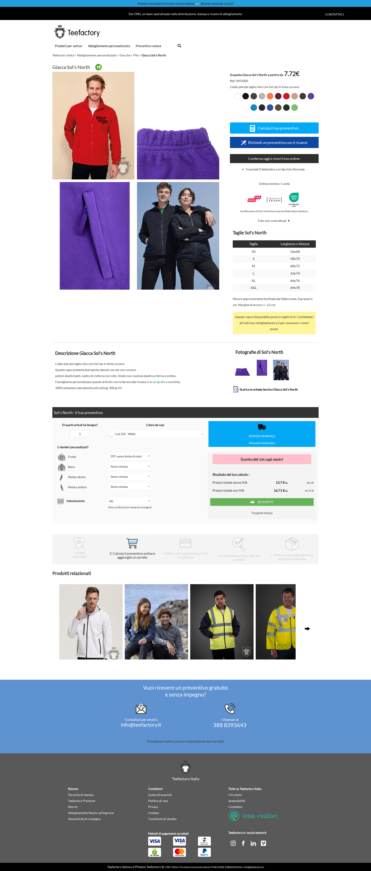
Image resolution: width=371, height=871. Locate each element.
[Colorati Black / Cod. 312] (245, 96)
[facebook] (243, 843)
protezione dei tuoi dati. (206, 741)
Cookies (153, 813)
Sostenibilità (236, 801)
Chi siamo (235, 795)
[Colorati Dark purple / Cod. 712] (311, 96)
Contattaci (334, 14)
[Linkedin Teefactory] (254, 843)
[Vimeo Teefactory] (263, 843)
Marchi (73, 807)
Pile (135, 55)
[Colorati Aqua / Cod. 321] (254, 107)
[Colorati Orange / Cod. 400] (270, 96)
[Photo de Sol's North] (178, 125)
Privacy (153, 807)
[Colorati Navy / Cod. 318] (262, 107)
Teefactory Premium (81, 801)
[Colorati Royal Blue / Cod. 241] (270, 107)
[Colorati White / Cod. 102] (237, 96)
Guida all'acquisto (160, 795)
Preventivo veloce (148, 46)
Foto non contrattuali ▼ (274, 220)
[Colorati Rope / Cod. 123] (294, 96)
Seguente (265, 502)
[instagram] (233, 843)
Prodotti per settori (68, 46)
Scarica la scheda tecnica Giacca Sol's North (268, 389)
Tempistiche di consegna (84, 819)
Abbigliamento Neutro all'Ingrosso (91, 813)
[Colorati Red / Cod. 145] (286, 96)
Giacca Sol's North (153, 55)
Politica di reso (158, 801)
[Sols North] (93, 125)
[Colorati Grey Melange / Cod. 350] (262, 96)
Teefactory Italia (63, 55)
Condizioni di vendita (162, 819)
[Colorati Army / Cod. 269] (278, 107)
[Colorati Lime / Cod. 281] (294, 107)
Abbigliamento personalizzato (109, 46)
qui (197, 3)
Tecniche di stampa (80, 795)
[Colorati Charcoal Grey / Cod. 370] (254, 96)
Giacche (125, 55)
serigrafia (159, 382)
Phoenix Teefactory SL (149, 867)
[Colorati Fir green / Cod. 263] (286, 107)
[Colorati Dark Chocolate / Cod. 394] (303, 96)
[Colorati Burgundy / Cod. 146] (278, 96)
